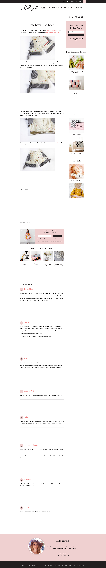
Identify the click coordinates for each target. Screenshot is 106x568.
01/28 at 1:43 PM (27, 509)
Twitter (72, 17)
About (68, 1)
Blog (64, 1)
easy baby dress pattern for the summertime (76, 72)
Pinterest (79, 17)
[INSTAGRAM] (62, 555)
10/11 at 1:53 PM (27, 446)
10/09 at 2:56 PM (27, 324)
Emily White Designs (79, 565)
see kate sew (29, 8)
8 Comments (23, 222)
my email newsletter (52, 30)
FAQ (76, 1)
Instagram (76, 17)
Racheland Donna (31, 445)
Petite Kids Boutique (51, 109)
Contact (72, 1)
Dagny (26, 322)
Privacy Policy (59, 565)
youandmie (28, 479)
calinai (26, 417)
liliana (26, 507)
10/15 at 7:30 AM (27, 481)
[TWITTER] (59, 555)
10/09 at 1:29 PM (27, 290)
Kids (29, 222)
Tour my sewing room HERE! (52, 32)
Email (82, 17)
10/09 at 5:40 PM (27, 360)
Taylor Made (28, 289)
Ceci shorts (60, 109)
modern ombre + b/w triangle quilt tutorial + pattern (76, 93)
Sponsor (80, 1)
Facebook (69, 17)
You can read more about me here (60, 548)
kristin (26, 358)
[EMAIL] (68, 555)
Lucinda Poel (29, 391)
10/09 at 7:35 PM (27, 392)
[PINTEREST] (65, 555)
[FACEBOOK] (55, 555)
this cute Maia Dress (55, 143)
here (54, 241)
